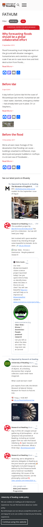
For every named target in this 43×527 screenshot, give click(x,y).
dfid (23, 21)
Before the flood (12, 134)
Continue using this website (14, 522)
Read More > (7, 66)
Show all (13, 21)
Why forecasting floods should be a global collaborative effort (17, 37)
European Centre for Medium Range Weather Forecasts (21, 28)
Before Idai (9, 84)
